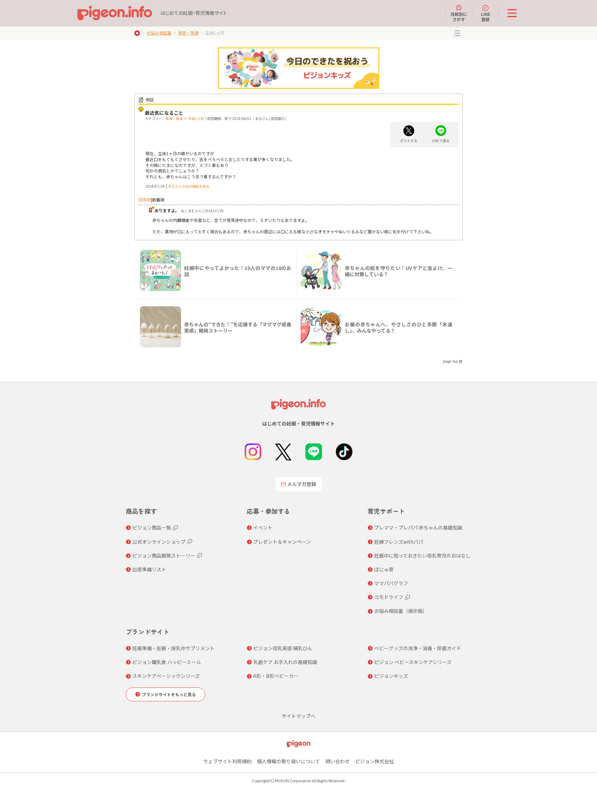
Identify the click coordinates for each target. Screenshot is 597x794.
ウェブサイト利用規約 (227, 761)
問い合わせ (337, 761)
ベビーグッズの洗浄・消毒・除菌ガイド (417, 648)
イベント (263, 527)
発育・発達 (188, 33)
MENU (457, 33)
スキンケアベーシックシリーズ (166, 675)
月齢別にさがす (459, 16)
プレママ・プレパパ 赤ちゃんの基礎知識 (418, 527)
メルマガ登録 (301, 483)
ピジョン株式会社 (374, 761)
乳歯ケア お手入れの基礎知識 (285, 661)
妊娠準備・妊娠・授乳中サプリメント (173, 648)
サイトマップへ (298, 715)
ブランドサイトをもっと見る (169, 694)
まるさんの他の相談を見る (188, 186)
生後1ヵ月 (196, 118)
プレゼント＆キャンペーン (282, 541)
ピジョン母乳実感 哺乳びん (282, 648)
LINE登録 (485, 16)
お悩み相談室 (158, 33)
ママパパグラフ (391, 583)
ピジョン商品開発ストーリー (163, 555)
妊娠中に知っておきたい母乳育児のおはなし (422, 555)
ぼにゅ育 (384, 569)
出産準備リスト (149, 569)
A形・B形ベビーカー (275, 675)
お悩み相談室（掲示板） (400, 610)
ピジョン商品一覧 (151, 527)
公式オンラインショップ (159, 541)
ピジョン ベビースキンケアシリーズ (413, 661)
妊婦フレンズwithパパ (398, 541)
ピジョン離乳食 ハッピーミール (166, 661)
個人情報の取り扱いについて (288, 761)
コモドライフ (388, 597)
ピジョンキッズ (391, 675)
